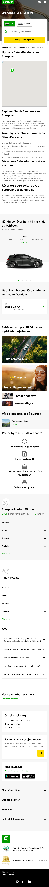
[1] (18, 280)
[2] (22, 280)
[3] (26, 280)
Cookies (11, 874)
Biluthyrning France (21, 47)
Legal (4, 874)
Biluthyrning (7, 47)
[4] (30, 280)
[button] (12, 70)
